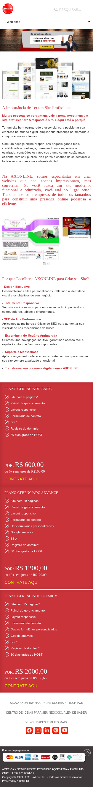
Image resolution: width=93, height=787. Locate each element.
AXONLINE (76, 769)
